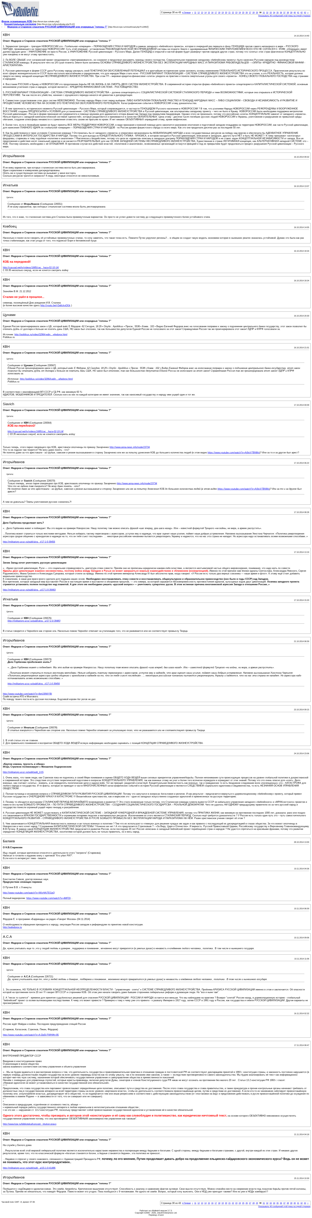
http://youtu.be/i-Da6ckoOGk (55, 305)
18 (219, 12)
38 (288, 12)
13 (202, 12)
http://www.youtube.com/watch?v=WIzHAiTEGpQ (29, 892)
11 (195, 12)
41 (298, 12)
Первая (186, 12)
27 (250, 12)
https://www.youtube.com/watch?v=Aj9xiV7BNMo (233, 452)
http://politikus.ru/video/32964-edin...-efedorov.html (40, 334)
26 (247, 12)
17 (216, 12)
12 (199, 12)
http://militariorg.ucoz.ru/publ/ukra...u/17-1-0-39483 (29, 589)
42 (301, 12)
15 (209, 12)
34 (274, 12)
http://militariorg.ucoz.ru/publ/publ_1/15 (23, 772)
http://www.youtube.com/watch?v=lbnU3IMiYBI (27, 693)
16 (212, 12)
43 (305, 12)
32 (267, 12)
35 (277, 12)
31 (264, 12)
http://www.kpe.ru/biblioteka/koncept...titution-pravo (29, 1124)
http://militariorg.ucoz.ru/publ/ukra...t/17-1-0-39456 (29, 541)
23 (236, 12)
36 (281, 12)
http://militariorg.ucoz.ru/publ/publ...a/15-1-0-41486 (29, 1168)
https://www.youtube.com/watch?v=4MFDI (48, 898)
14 (205, 12)
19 (223, 12)
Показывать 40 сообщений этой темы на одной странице (284, 16)
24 (240, 12)
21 (229, 12)
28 (253, 12)
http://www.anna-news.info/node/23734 (130, 447)
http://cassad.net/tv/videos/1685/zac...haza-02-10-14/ (31, 267)
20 (226, 12)
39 (291, 12)
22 (233, 12)
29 (257, 12)
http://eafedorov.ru (12, 927)
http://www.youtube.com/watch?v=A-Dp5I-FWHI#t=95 (31, 1034)
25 (243, 12)
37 (284, 12)
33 (271, 12)
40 (295, 12)
